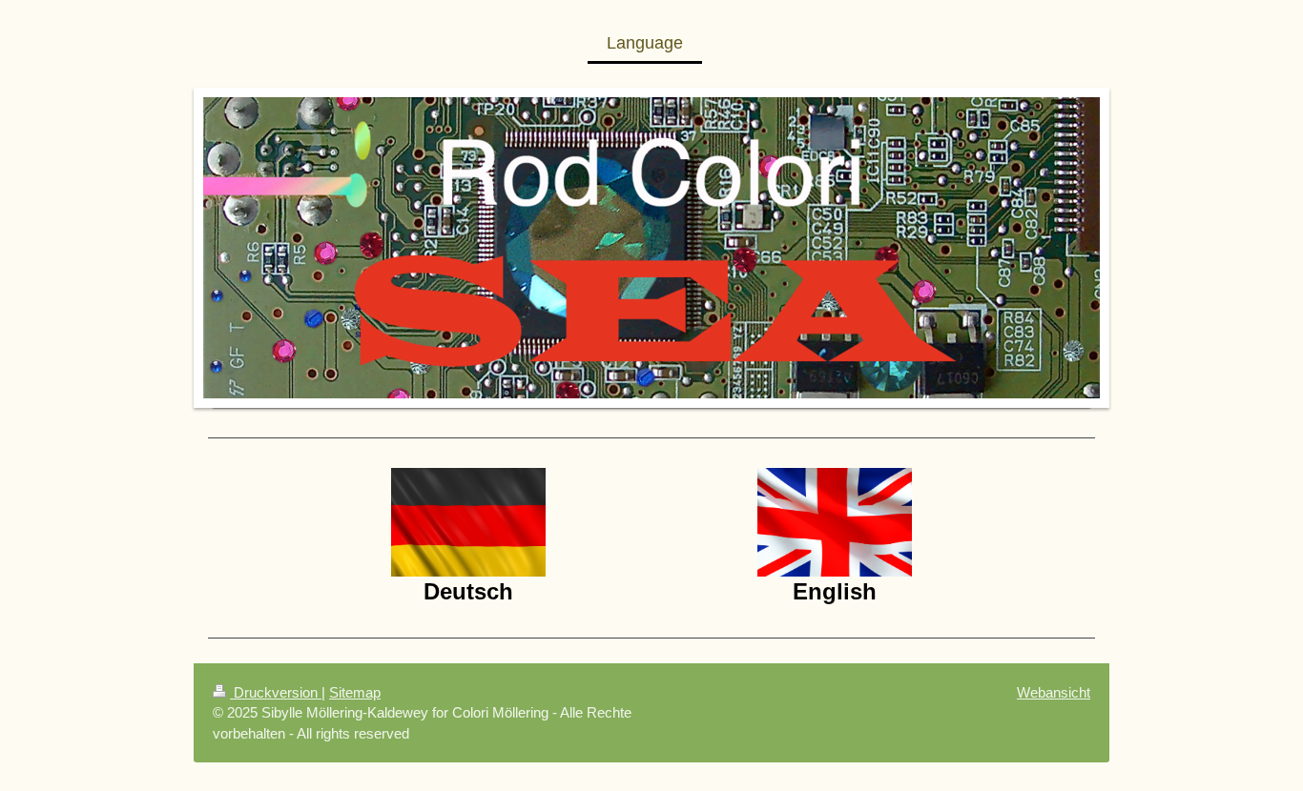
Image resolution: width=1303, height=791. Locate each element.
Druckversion (275, 692)
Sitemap (355, 692)
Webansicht (1053, 692)
